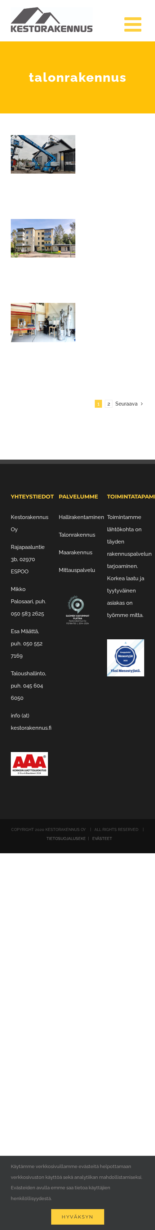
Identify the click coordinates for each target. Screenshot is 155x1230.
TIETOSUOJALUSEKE (66, 838)
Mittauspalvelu (77, 570)
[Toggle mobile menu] (134, 24)
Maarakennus (75, 552)
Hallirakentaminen (81, 517)
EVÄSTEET (101, 838)
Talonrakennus (77, 535)
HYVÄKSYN (78, 1217)
